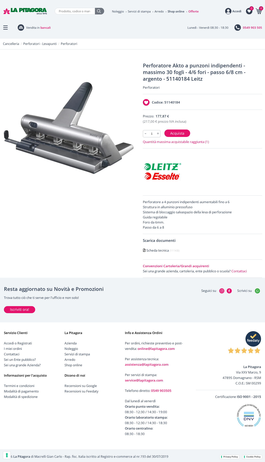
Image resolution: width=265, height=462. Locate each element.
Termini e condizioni (19, 385)
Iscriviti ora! (19, 309)
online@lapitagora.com (156, 348)
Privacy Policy (230, 456)
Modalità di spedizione (21, 396)
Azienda (70, 343)
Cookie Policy (253, 456)
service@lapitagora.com (144, 380)
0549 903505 (161, 390)
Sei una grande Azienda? (22, 365)
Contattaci (239, 271)
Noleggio (118, 11)
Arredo (159, 11)
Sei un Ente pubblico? (20, 359)
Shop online (176, 11)
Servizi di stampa (139, 11)
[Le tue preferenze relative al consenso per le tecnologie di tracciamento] (7, 455)
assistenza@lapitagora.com (146, 364)
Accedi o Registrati (18, 343)
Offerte (193, 11)
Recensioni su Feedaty (81, 391)
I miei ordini (13, 348)
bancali (45, 27)
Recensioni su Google (80, 385)
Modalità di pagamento (21, 391)
